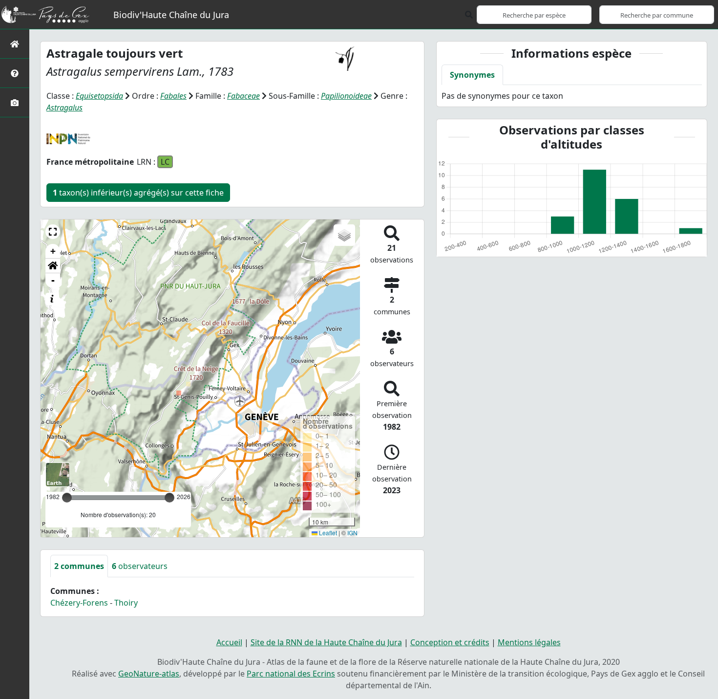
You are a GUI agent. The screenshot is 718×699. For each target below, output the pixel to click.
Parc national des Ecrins (291, 673)
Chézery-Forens (79, 602)
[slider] (169, 497)
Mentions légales (529, 642)
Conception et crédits (449, 642)
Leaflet (327, 532)
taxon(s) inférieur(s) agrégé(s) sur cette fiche (138, 192)
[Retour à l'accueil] (14, 43)
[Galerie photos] (14, 102)
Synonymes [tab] (472, 74)
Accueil (229, 642)
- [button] (53, 280)
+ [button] (53, 251)
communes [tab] (79, 566)
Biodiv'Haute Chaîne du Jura (171, 15)
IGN (352, 532)
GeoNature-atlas (148, 673)
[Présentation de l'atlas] (14, 73)
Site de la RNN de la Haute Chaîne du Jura (326, 642)
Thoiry (126, 602)
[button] (52, 231)
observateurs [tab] (140, 566)
